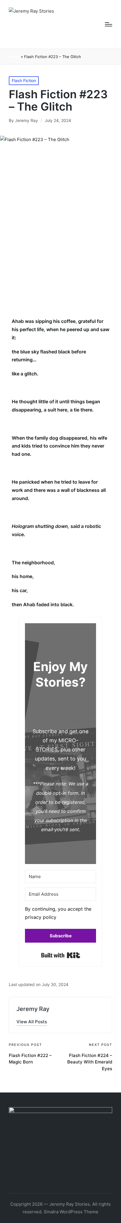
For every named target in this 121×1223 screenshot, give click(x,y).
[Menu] (108, 24)
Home (14, 56)
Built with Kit (60, 955)
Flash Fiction (24, 80)
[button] (60, 914)
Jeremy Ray (32, 1008)
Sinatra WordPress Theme (71, 1211)
